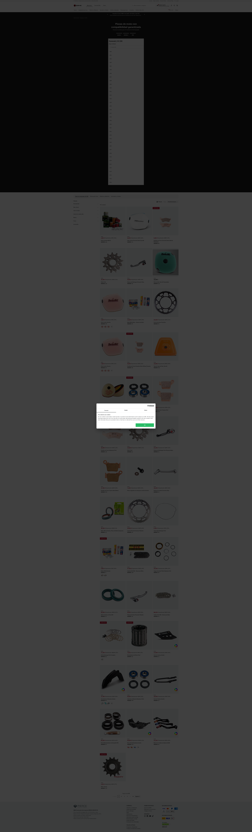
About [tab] (145, 410)
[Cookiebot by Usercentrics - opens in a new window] (148, 406)
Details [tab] (126, 410)
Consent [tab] (106, 410)
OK (145, 425)
